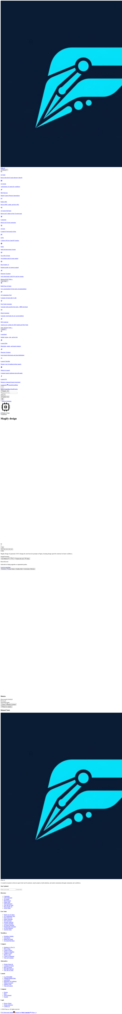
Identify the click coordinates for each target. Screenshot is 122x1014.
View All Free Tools (7, 327)
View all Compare (9, 958)
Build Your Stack (8, 939)
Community (4, 385)
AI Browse (3, 170)
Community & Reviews (29, 569)
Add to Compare (12, 704)
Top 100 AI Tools (8, 905)
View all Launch (8, 986)
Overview (3, 569)
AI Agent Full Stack (9, 940)
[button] (61, 484)
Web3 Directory (8, 903)
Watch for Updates (7, 706)
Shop (9, 389)
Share (27, 558)
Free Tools (3, 281)
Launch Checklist (8, 923)
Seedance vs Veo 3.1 (9, 947)
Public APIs (7, 902)
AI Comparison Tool (9, 916)
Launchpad (7, 980)
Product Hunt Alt (8, 964)
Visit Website (4, 558)
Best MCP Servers (9, 968)
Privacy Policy (8, 1003)
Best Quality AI (8, 906)
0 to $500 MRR (8, 977)
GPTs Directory (8, 897)
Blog (16, 385)
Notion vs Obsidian (9, 952)
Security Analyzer (8, 922)
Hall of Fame (4, 389)
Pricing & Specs (11, 569)
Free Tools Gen (8, 917)
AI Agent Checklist (9, 925)
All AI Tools (7, 908)
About (12, 389)
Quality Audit (19, 569)
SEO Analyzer (8, 920)
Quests (10, 385)
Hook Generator (8, 919)
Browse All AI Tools (7, 279)
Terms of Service (8, 1005)
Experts (16, 389)
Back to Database (6, 401)
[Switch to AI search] (2, 395)
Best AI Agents (8, 967)
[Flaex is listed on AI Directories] (7, 1012)
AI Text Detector (8, 928)
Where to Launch (8, 983)
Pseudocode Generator (10, 926)
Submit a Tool (7, 984)
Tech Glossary (8, 995)
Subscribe (19, 889)
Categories (7, 896)
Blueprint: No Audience (10, 981)
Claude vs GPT (8, 953)
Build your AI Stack (9, 914)
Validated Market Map (10, 978)
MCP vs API (7, 955)
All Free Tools (8, 929)
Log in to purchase (5, 567)
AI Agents (6, 899)
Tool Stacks (7, 937)
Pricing (13, 385)
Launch (3, 329)
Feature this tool (19, 558)
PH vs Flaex (7, 949)
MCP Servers (7, 900)
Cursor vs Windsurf (9, 956)
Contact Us (7, 1006)
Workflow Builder (9, 936)
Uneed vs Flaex (8, 950)
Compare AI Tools (9, 965)
